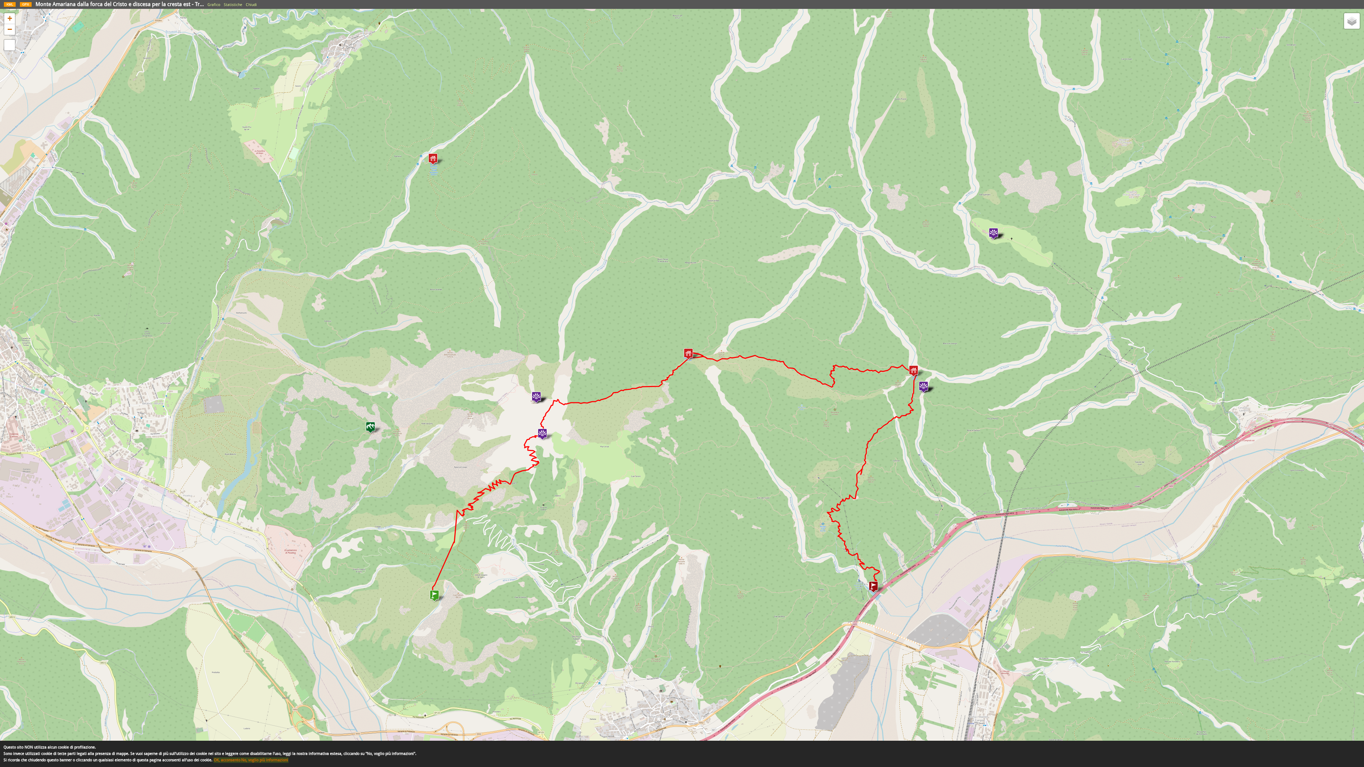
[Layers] (1352, 21)
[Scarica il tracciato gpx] (26, 6)
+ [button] (9, 18)
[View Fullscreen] (9, 45)
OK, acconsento (227, 760)
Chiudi (251, 4)
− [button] (9, 29)
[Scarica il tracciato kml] (10, 6)
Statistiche (233, 4)
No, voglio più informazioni (264, 760)
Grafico (213, 4)
